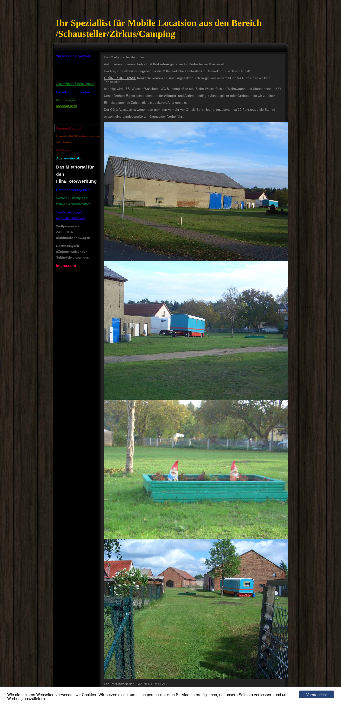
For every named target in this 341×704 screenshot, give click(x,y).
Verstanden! (316, 694)
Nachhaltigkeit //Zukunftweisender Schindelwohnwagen (72, 251)
